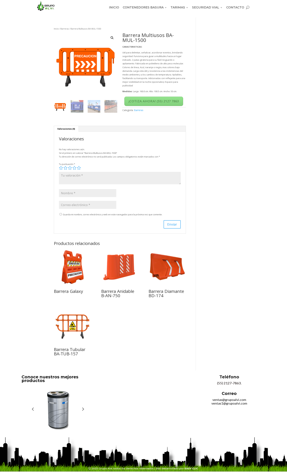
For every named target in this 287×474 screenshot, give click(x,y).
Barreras (64, 28)
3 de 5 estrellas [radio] (70, 168)
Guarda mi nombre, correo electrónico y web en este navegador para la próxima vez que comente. (112, 214)
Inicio (56, 28)
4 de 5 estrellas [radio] (74, 168)
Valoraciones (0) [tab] (66, 128)
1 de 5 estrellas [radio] (61, 168)
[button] (112, 38)
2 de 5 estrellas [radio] (65, 168)
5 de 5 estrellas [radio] (79, 168)
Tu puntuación (67, 164)
